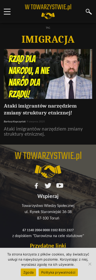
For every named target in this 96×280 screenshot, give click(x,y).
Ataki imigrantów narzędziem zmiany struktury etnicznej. (43, 132)
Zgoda (28, 272)
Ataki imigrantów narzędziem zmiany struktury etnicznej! (40, 109)
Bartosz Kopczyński (15, 121)
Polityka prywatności (58, 272)
